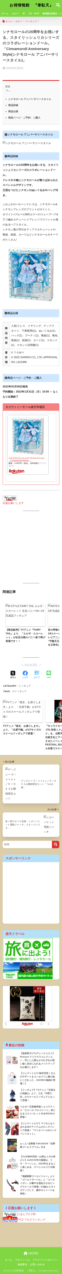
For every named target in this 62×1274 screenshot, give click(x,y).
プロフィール (22, 1260)
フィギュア (25, 685)
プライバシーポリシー (44, 1260)
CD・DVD (34, 13)
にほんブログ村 (26, 1214)
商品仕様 (13, 111)
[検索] (55, 844)
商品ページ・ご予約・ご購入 (24, 117)
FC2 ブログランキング (32, 1219)
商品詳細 (13, 105)
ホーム (4, 13)
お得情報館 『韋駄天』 (31, 5)
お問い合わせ (37, 1264)
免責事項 (22, 1264)
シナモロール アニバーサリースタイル (29, 99)
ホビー (15, 13)
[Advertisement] (31, 547)
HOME (32, 1253)
